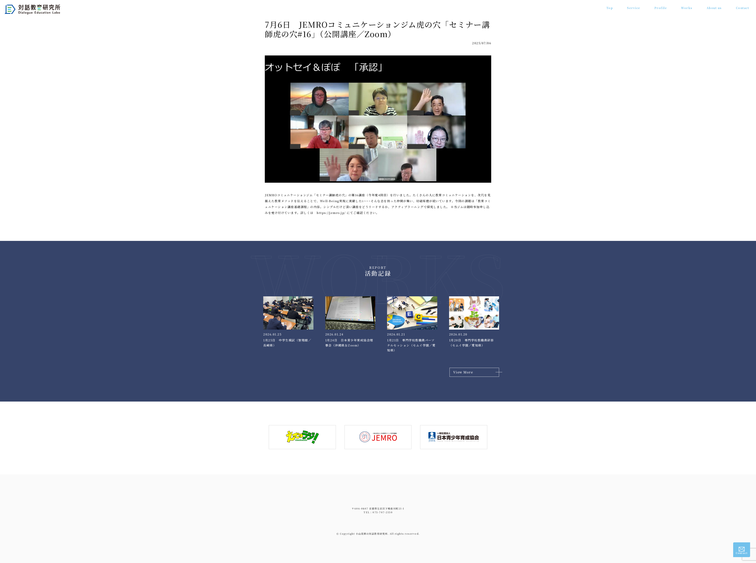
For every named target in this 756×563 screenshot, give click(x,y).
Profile (660, 8)
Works (686, 8)
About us (714, 8)
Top (609, 8)
